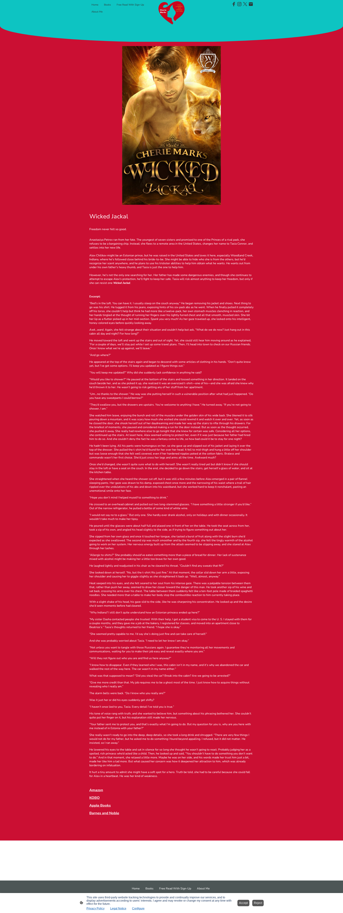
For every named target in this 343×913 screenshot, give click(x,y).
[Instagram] (239, 4)
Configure (138, 908)
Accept (243, 902)
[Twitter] (245, 4)
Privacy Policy (95, 908)
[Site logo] (171, 12)
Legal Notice (118, 908)
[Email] (251, 4)
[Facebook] (234, 4)
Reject (258, 902)
